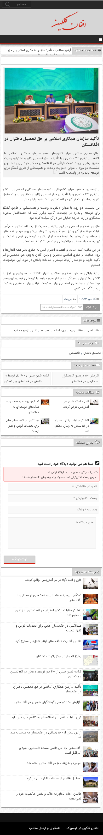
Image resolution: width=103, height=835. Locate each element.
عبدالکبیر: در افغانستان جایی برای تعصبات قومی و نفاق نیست (22, 426)
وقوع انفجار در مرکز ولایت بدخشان (58, 656)
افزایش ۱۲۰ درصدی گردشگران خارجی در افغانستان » (80, 378)
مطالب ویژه (76, 330)
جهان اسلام (60, 330)
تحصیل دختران (92, 353)
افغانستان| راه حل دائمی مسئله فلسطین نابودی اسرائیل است (50, 750)
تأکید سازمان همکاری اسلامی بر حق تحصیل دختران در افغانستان (51, 142)
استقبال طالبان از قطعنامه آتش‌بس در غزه (54, 778)
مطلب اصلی (94, 330)
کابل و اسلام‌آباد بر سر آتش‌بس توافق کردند (76, 404)
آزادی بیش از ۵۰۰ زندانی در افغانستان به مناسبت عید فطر (45, 735)
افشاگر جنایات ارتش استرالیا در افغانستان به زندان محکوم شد (71, 426)
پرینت (68, 299)
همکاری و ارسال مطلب (44, 828)
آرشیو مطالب (63, 50)
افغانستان (74, 353)
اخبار (34, 330)
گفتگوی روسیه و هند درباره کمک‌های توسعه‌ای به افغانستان (22, 407)
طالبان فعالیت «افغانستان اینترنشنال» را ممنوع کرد (48, 641)
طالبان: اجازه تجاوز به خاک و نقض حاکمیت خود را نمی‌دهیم (48, 796)
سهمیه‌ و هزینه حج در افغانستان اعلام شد (54, 763)
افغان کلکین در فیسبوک (82, 828)
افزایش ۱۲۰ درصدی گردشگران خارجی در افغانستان (47, 702)
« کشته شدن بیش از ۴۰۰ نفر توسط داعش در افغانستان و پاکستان (26, 378)
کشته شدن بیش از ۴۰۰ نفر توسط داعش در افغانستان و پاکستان (45, 674)
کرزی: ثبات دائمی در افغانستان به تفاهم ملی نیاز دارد (46, 717)
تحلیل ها (45, 330)
